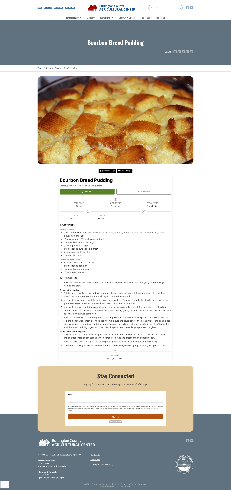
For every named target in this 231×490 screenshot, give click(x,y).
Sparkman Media (125, 486)
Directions (95, 459)
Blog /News (160, 17)
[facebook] (187, 7)
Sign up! (115, 417)
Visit (40, 7)
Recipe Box (145, 17)
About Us (58, 7)
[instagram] (191, 7)
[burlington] (66, 442)
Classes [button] (90, 17)
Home (40, 68)
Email (70, 395)
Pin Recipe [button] (145, 192)
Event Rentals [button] (105, 17)
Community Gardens (127, 17)
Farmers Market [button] (72, 17)
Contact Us (70, 7)
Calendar (48, 7)
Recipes (49, 68)
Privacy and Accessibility (101, 464)
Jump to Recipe (108, 171)
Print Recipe (126, 171)
